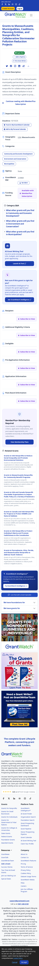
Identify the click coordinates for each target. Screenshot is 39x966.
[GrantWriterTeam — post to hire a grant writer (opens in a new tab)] (19, 709)
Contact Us (25, 857)
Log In (19, 9)
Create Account (8, 9)
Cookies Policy (26, 873)
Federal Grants (6, 836)
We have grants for (12, 608)
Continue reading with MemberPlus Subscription (21, 102)
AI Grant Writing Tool (28, 841)
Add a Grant (5, 864)
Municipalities (9, 164)
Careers (23, 886)
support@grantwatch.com (19, 901)
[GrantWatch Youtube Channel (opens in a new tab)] (19, 798)
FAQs (22, 883)
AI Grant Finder (26, 814)
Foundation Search (27, 820)
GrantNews (5, 854)
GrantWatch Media (27, 880)
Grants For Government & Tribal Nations (8, 822)
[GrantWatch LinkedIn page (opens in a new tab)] (14, 798)
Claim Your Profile (27, 844)
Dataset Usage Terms (28, 876)
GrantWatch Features (28, 861)
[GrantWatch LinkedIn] (9, 4)
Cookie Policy (18, 958)
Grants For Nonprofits (9, 808)
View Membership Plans (19, 442)
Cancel (14, 962)
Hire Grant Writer (20, 61)
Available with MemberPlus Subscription (28, 193)
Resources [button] (6, 850)
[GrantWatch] (15, 15)
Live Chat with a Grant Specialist (21, 595)
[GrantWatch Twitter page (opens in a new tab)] (9, 798)
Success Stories (6, 867)
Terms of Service (27, 867)
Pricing (23, 864)
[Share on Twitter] (7, 66)
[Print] (29, 66)
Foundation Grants (8, 840)
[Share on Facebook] (11, 66)
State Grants (5, 833)
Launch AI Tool (18, 263)
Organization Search (28, 817)
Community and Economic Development (18, 154)
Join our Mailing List (8, 876)
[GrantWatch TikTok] (19, 4)
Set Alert (25, 183)
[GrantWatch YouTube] (12, 4)
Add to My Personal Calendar (16, 129)
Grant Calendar (26, 837)
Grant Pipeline (26, 829)
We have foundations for (14, 602)
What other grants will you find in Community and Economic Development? (20, 213)
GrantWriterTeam (7, 861)
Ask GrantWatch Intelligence (18, 300)
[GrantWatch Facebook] (2, 4)
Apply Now (20, 53)
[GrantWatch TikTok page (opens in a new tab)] (30, 798)
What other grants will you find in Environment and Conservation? (20, 224)
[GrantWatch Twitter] (5, 4)
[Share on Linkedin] (19, 66)
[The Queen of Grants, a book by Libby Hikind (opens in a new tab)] (19, 670)
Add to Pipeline (20, 57)
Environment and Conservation (15, 159)
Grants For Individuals (9, 817)
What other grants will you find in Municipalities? (20, 233)
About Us (24, 854)
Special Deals (6, 879)
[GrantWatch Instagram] (16, 4)
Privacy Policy (25, 870)
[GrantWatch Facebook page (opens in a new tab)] (3, 798)
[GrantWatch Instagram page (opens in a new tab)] (25, 798)
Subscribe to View (27, 319)
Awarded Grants (7, 843)
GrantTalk (4, 857)
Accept (24, 962)
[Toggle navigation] (31, 15)
